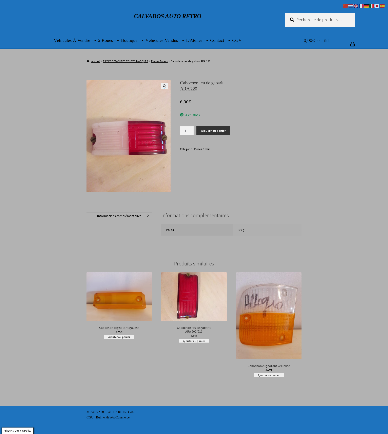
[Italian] (371, 5)
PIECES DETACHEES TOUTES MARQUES (125, 61)
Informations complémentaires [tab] (119, 216)
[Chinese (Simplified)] (345, 5)
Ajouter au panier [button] (119, 337)
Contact (217, 40)
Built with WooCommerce (113, 417)
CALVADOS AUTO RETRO (167, 16)
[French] (361, 5)
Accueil (95, 61)
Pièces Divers (159, 61)
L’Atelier (194, 40)
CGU (90, 417)
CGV (237, 40)
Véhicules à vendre (72, 40)
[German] (366, 5)
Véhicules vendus (162, 40)
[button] (164, 86)
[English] (356, 5)
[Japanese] (377, 5)
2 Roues (105, 40)
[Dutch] (350, 5)
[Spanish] (382, 5)
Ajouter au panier (213, 131)
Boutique (129, 40)
